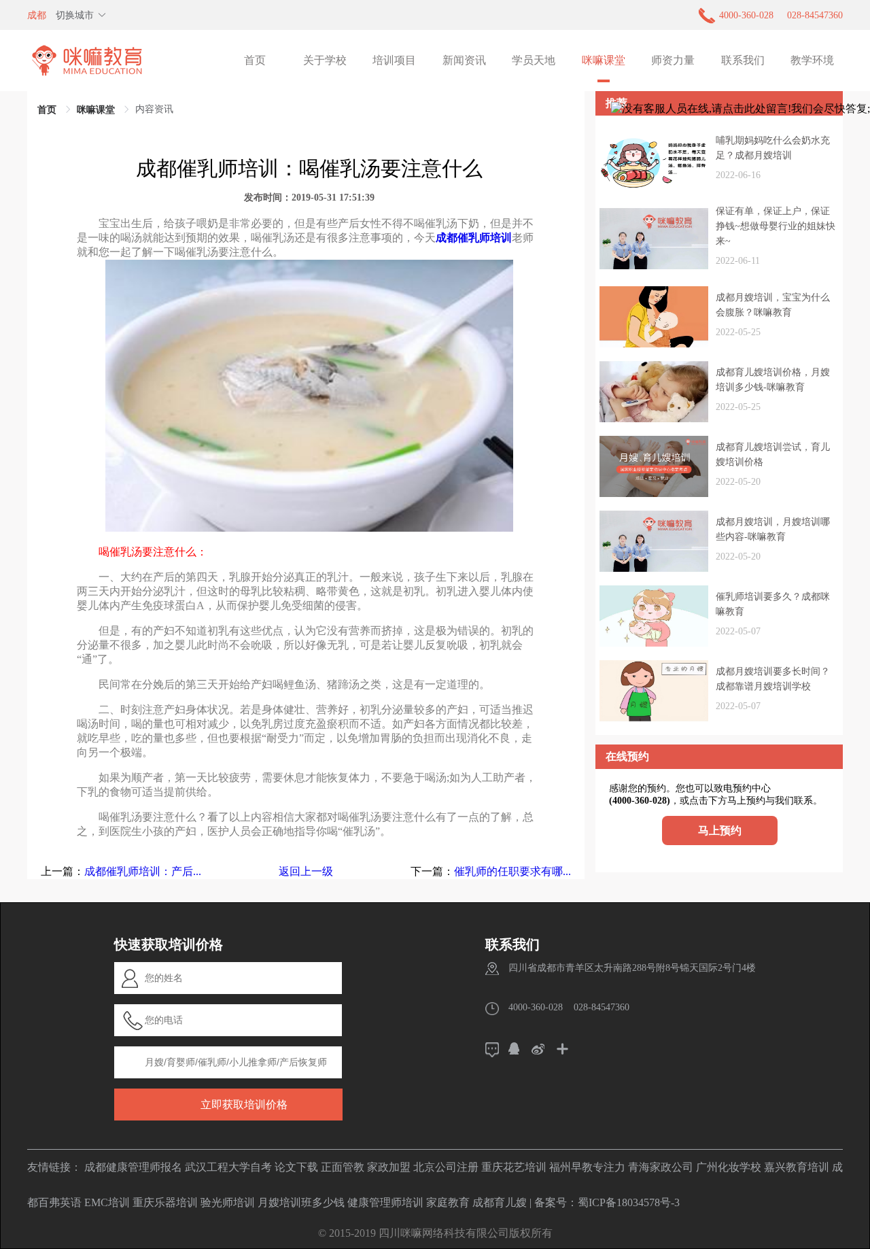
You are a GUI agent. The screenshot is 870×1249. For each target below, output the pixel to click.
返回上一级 (306, 871)
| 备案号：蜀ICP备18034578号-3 (604, 1202)
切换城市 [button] (75, 15)
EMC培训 (107, 1202)
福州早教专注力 (587, 1167)
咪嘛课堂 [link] (96, 110)
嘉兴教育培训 (796, 1167)
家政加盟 (389, 1167)
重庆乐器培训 (165, 1202)
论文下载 (296, 1167)
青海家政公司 (660, 1167)
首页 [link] (46, 110)
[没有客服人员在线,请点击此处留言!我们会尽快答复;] (740, 109)
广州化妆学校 (728, 1167)
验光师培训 (228, 1202)
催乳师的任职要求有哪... (512, 871)
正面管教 (342, 1167)
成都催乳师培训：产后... (142, 871)
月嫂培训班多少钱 (301, 1202)
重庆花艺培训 (513, 1167)
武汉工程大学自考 (228, 1167)
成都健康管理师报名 (133, 1167)
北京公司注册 (445, 1167)
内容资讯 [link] (154, 109)
